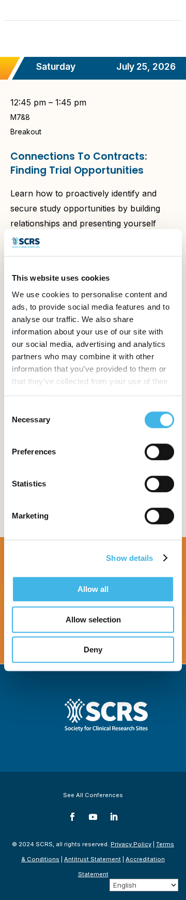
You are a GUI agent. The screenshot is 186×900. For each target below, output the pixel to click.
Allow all (93, 589)
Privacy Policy (131, 844)
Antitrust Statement (92, 859)
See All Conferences (93, 795)
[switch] (159, 452)
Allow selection (93, 619)
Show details (129, 558)
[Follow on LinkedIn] (113, 817)
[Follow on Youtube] (93, 817)
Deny (93, 649)
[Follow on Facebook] (72, 817)
